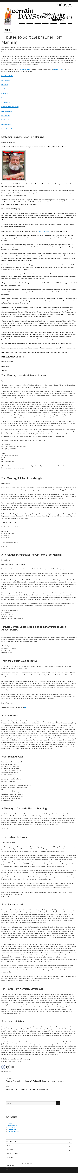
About (9, 1121)
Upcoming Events (13, 1131)
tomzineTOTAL (57, 69)
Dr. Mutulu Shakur (6, 111)
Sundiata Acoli (5, 102)
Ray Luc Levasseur (7, 75)
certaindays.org (27, 1163)
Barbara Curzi (5, 115)
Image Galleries (12, 1125)
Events (10, 1123)
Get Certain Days (11, 1141)
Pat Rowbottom (6, 120)
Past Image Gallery (12, 1153)
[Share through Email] (13, 1067)
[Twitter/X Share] (8, 1067)
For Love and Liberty (44, 231)
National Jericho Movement (9, 106)
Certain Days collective (8, 129)
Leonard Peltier (6, 124)
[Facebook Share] (3, 1067)
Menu (7, 30)
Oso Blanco (5, 89)
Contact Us (9, 1158)
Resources (9, 1149)
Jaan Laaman (5, 80)
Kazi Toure (4, 98)
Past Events (11, 1127)
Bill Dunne (4, 84)
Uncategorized (6, 1071)
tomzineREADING (25, 69)
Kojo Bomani (5, 93)
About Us (9, 1145)
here (25, 707)
